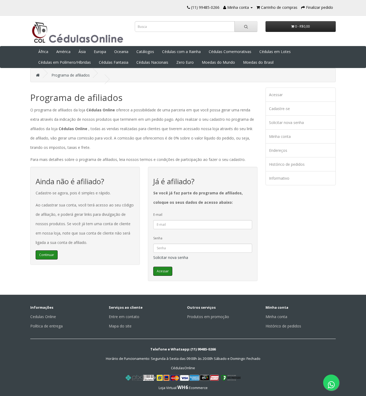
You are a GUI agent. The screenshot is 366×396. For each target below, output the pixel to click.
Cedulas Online (43, 316)
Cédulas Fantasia (113, 62)
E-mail (157, 214)
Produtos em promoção (208, 316)
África (43, 51)
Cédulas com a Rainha (181, 51)
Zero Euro (185, 62)
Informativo (279, 178)
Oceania (121, 51)
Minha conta (280, 136)
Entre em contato (124, 316)
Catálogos (145, 51)
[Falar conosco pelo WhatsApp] (331, 383)
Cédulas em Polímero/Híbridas (64, 62)
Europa (100, 51)
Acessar (276, 94)
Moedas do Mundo (218, 62)
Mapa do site (120, 326)
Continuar (46, 254)
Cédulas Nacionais (152, 62)
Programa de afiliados (70, 75)
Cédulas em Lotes (275, 51)
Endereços (278, 150)
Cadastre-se (279, 108)
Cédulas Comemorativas (230, 51)
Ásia (82, 51)
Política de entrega (46, 326)
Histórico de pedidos (287, 164)
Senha (157, 238)
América (63, 51)
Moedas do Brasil (258, 62)
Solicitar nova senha (170, 257)
